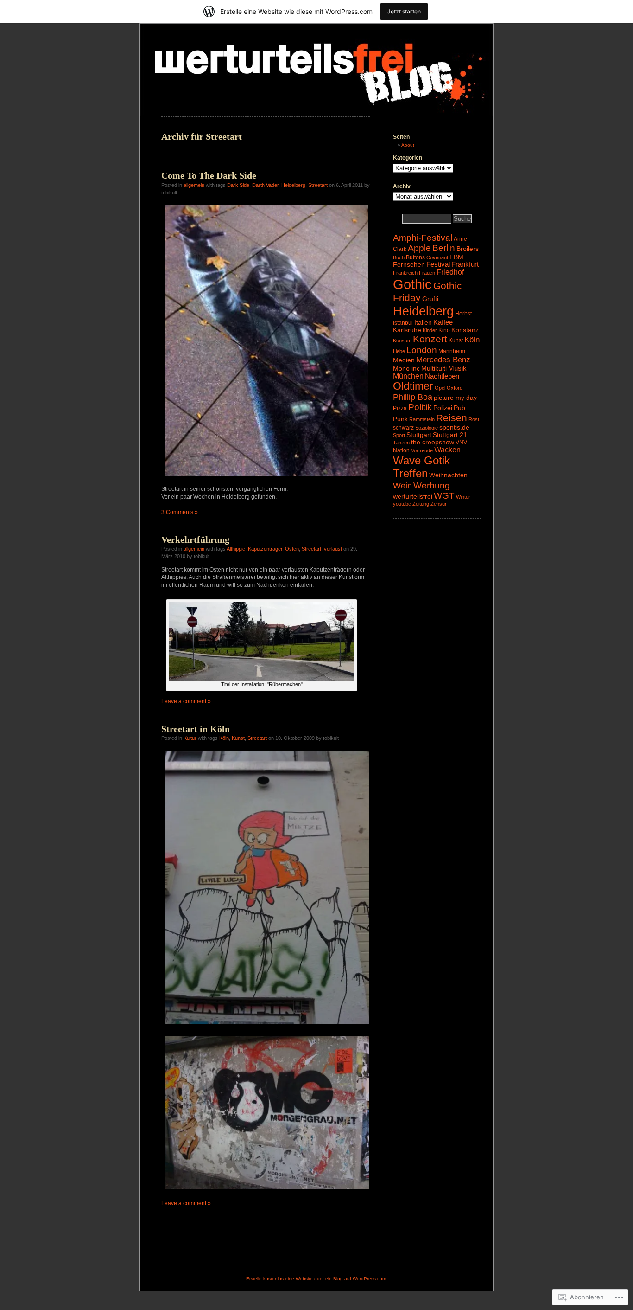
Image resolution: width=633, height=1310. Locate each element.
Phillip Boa (412, 397)
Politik (420, 407)
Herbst (463, 313)
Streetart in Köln (195, 729)
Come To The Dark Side (208, 175)
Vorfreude (422, 450)
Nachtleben (442, 376)
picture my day (455, 397)
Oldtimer (413, 386)
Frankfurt (465, 264)
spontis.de (454, 427)
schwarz (403, 427)
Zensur (438, 504)
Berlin (443, 248)
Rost (473, 419)
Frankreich (405, 273)
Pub (459, 407)
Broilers (467, 248)
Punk (400, 419)
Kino (444, 330)
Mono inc (406, 368)
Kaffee (443, 322)
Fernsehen (409, 264)
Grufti (430, 298)
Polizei (442, 407)
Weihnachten (448, 475)
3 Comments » (179, 512)
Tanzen (401, 442)
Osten (292, 549)
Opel (440, 388)
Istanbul (403, 323)
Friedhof (450, 272)
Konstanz (465, 330)
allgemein (194, 185)
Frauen (427, 273)
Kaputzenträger (265, 549)
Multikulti (434, 368)
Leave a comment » (186, 701)
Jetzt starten (404, 11)
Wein (402, 485)
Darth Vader (265, 185)
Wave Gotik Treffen (421, 467)
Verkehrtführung (195, 539)
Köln (224, 738)
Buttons (415, 257)
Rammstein (422, 419)
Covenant (437, 257)
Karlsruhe (407, 330)
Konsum (402, 340)
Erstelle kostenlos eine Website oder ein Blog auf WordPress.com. (316, 1278)
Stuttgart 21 (450, 434)
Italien (423, 322)
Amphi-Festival (422, 238)
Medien (404, 360)
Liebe (399, 351)
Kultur (190, 738)
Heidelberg (293, 185)
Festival (438, 264)
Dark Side (238, 185)
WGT (444, 496)
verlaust (333, 549)
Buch (399, 257)
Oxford (454, 388)
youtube (402, 504)
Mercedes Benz (443, 359)
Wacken (447, 450)
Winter (463, 497)
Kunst (238, 738)
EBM (456, 257)
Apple (419, 248)
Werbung (431, 485)
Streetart (318, 185)
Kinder (430, 330)
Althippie (236, 549)
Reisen (451, 417)
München (408, 376)
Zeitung (420, 504)
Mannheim (451, 351)
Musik (457, 368)
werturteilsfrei (412, 496)
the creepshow (432, 442)
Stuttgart (418, 434)
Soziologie (426, 427)
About (407, 145)
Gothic (412, 284)
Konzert (430, 339)
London (421, 350)
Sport (399, 435)
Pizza (400, 408)
